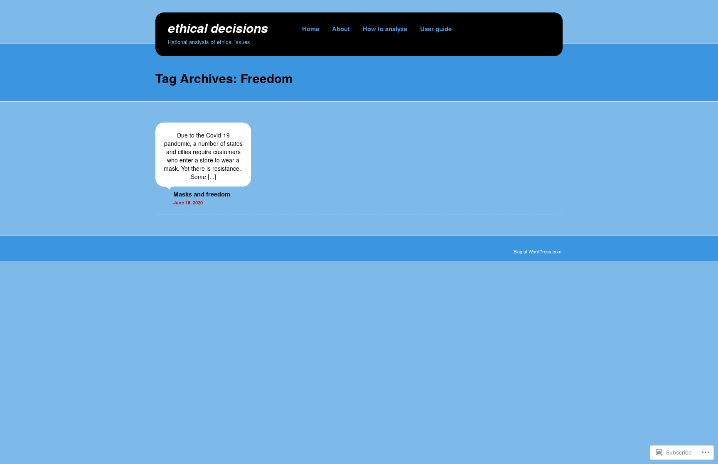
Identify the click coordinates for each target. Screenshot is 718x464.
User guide (436, 28)
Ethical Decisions (218, 28)
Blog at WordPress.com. (538, 251)
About (341, 28)
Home (310, 28)
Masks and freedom (201, 194)
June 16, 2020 (188, 202)
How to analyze (385, 28)
